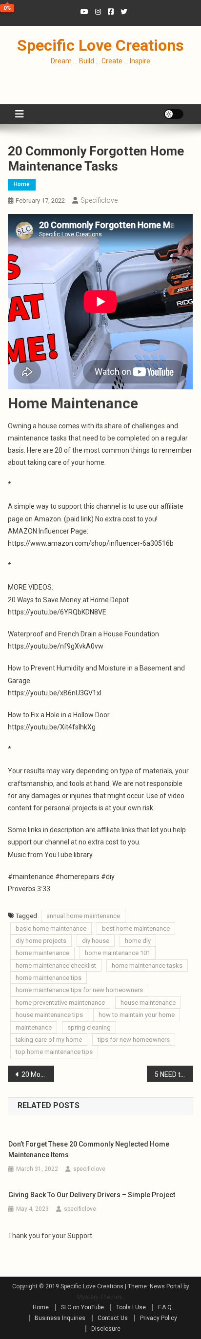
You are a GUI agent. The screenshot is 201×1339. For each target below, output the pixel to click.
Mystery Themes (99, 1297)
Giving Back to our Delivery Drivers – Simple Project (91, 1195)
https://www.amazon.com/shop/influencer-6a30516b (91, 543)
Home (22, 184)
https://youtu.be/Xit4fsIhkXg (52, 727)
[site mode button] (173, 114)
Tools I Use (131, 1307)
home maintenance (42, 952)
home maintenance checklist (56, 965)
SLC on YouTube (82, 1307)
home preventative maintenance (60, 1002)
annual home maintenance (83, 915)
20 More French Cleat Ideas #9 (37, 1074)
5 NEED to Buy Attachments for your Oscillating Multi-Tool (174, 1074)
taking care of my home (49, 1039)
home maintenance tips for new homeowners (79, 990)
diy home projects (41, 940)
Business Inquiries (60, 1318)
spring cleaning (89, 1027)
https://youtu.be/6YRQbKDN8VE (57, 612)
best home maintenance (136, 928)
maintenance (34, 1027)
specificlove (99, 200)
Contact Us (113, 1318)
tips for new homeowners (134, 1039)
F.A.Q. (165, 1307)
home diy (138, 940)
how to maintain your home (137, 1014)
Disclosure (106, 1328)
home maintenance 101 (117, 952)
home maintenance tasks (147, 965)
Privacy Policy (158, 1318)
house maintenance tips (49, 1014)
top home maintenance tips (54, 1051)
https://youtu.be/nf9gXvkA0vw (55, 646)
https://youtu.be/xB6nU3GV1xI (54, 693)
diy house (95, 940)
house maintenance (148, 1002)
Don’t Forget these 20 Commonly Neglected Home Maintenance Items (88, 1149)
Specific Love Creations (100, 45)
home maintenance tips (48, 977)
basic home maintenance (51, 928)
